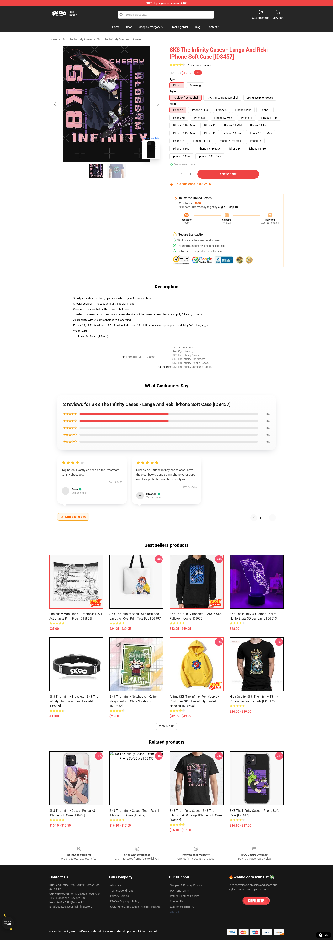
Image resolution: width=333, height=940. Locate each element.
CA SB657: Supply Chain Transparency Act (135, 906)
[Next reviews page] (272, 517)
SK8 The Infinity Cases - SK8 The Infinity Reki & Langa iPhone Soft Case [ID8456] (196, 815)
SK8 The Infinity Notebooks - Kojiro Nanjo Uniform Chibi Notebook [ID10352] (133, 701)
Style (173, 91)
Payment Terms (179, 890)
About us (115, 885)
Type (173, 79)
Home (53, 39)
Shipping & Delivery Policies (186, 885)
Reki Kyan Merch (182, 351)
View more (166, 726)
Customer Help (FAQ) (182, 906)
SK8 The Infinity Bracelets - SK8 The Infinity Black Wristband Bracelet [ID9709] (73, 701)
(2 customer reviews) (199, 65)
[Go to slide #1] (96, 171)
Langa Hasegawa (183, 347)
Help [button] (326, 935)
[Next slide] (157, 104)
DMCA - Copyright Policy (124, 901)
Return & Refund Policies (184, 896)
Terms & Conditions (121, 890)
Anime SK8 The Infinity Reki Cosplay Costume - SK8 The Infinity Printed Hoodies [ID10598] (194, 701)
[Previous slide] (55, 104)
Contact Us (176, 901)
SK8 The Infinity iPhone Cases (190, 362)
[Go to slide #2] (116, 171)
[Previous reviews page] (253, 517)
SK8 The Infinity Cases (77, 39)
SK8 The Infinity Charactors (188, 359)
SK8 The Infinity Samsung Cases (119, 39)
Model (173, 103)
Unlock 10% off (7, 923)
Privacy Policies (119, 896)
